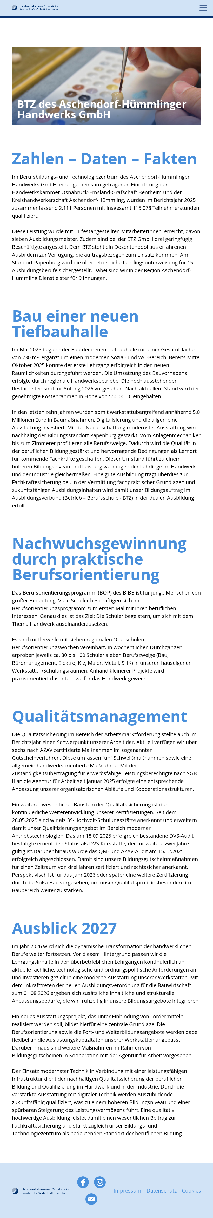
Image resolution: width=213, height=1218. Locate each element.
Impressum (127, 1190)
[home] (35, 8)
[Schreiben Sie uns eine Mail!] (91, 1199)
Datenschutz (162, 1190)
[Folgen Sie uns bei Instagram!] (100, 1182)
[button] (203, 8)
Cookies (191, 1190)
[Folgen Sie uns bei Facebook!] (83, 1182)
